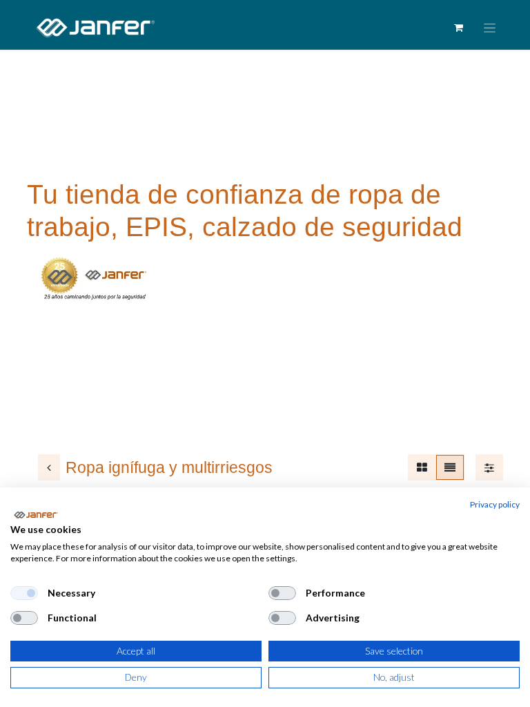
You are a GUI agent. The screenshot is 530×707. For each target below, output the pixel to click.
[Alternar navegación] (489, 28)
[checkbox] (24, 593)
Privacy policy (495, 504)
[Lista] (449, 467)
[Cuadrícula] (422, 467)
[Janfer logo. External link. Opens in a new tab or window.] (35, 515)
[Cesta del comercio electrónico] (458, 27)
